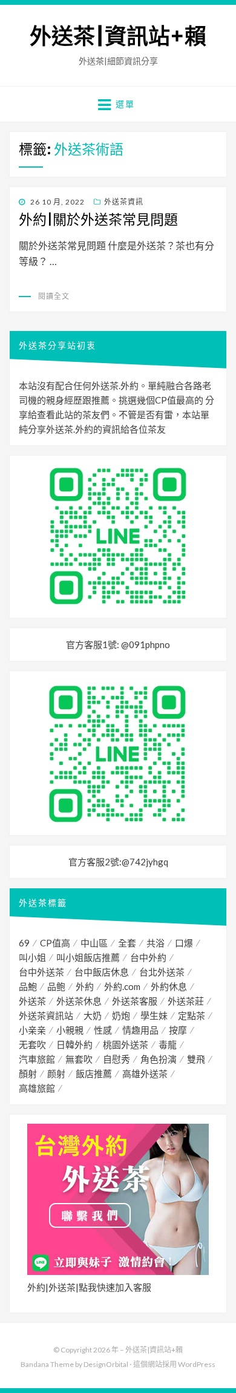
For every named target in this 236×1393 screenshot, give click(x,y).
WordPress (196, 1364)
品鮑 (28, 986)
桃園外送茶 (125, 1044)
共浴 (155, 942)
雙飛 (196, 1059)
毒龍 (168, 1044)
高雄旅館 (37, 1088)
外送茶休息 (79, 1000)
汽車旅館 (37, 1059)
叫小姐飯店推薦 (88, 957)
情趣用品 (140, 1029)
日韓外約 (74, 1044)
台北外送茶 (162, 971)
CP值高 (55, 942)
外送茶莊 (186, 1000)
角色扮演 (158, 1059)
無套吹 (79, 1059)
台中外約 (148, 957)
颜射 (56, 1073)
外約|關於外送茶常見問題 (98, 219)
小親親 (70, 1029)
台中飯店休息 (101, 971)
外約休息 (169, 986)
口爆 (184, 942)
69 (24, 942)
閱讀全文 (54, 296)
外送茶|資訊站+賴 (118, 36)
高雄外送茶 (145, 1073)
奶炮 (121, 1015)
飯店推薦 (94, 1073)
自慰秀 (116, 1059)
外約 (85, 986)
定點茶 (191, 1015)
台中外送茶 (41, 971)
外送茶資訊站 (46, 1015)
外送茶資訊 (123, 201)
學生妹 (154, 1015)
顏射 (28, 1073)
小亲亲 (32, 1029)
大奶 (93, 1015)
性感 (103, 1029)
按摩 (178, 1029)
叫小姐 (32, 957)
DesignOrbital (106, 1364)
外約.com (122, 986)
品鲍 (56, 986)
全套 (127, 942)
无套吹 (32, 1044)
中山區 (94, 942)
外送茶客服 (134, 1000)
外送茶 (32, 1000)
